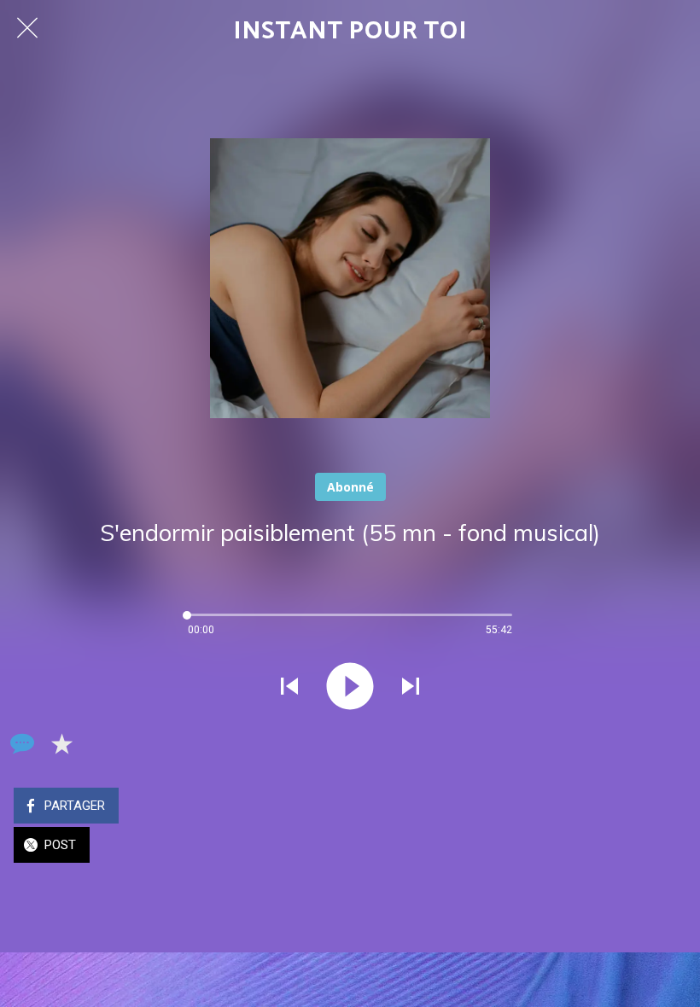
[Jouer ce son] (350, 686)
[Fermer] (27, 27)
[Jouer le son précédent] (289, 686)
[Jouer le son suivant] (411, 686)
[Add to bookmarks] (61, 743)
